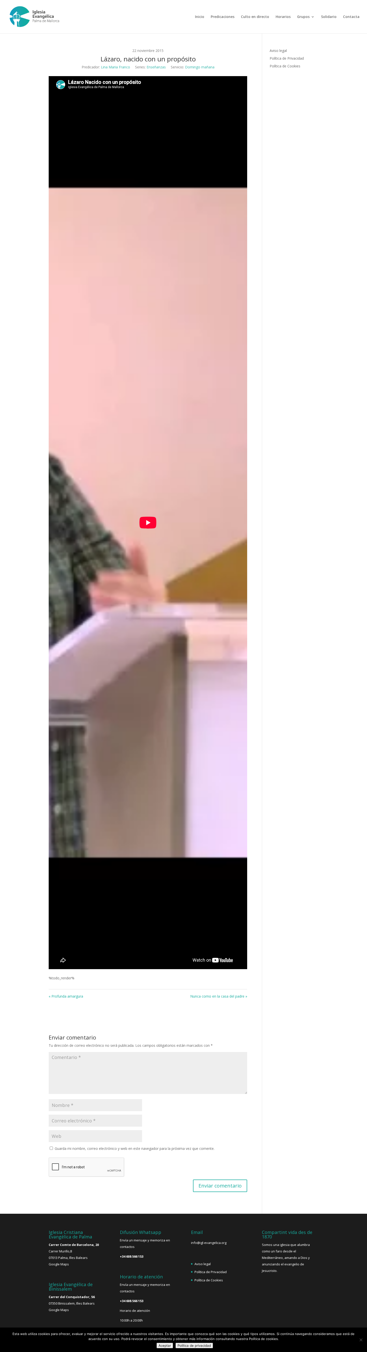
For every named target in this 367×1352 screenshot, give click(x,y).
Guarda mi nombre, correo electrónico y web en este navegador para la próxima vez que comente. (134, 1148)
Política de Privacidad (287, 58)
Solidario (329, 17)
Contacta (351, 17)
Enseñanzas (156, 67)
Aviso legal (278, 50)
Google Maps (59, 1264)
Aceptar (165, 1346)
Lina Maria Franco (115, 67)
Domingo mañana (199, 67)
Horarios (283, 17)
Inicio (199, 17)
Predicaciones (222, 17)
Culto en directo (255, 17)
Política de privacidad (194, 1346)
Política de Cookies (285, 66)
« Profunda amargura (66, 996)
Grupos (303, 17)
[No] (360, 1339)
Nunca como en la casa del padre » (218, 996)
